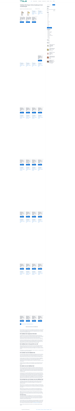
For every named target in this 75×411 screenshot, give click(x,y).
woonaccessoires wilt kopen (36, 402)
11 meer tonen (49, 27)
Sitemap (45, 409)
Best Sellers (39, 409)
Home (36, 409)
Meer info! (40, 60)
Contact (51, 409)
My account (42, 409)
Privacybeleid (47, 409)
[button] (37, 1)
